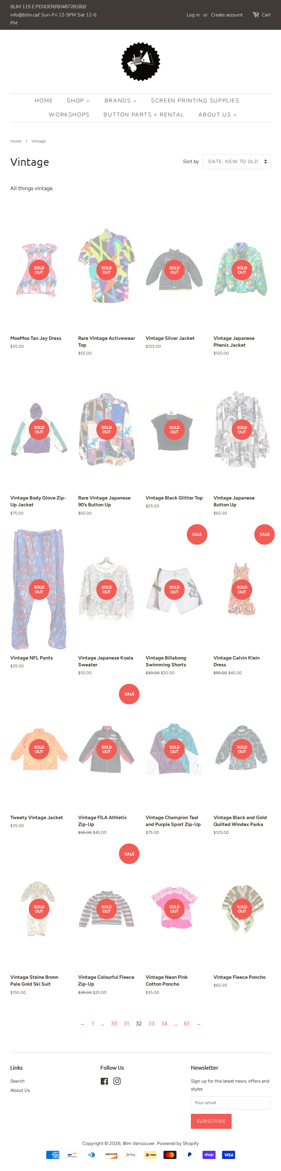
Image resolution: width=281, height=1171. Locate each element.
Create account (227, 15)
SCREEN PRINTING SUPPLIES (195, 100)
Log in (193, 15)
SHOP (76, 100)
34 (164, 1023)
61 (187, 1023)
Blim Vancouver (139, 1143)
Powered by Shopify (178, 1143)
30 (114, 1023)
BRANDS (119, 100)
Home (44, 100)
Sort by (191, 161)
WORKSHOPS (69, 115)
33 (151, 1023)
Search (17, 1081)
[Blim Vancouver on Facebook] (104, 1082)
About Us (215, 115)
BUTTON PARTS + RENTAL (143, 115)
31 (126, 1023)
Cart (266, 15)
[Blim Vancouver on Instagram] (117, 1082)
